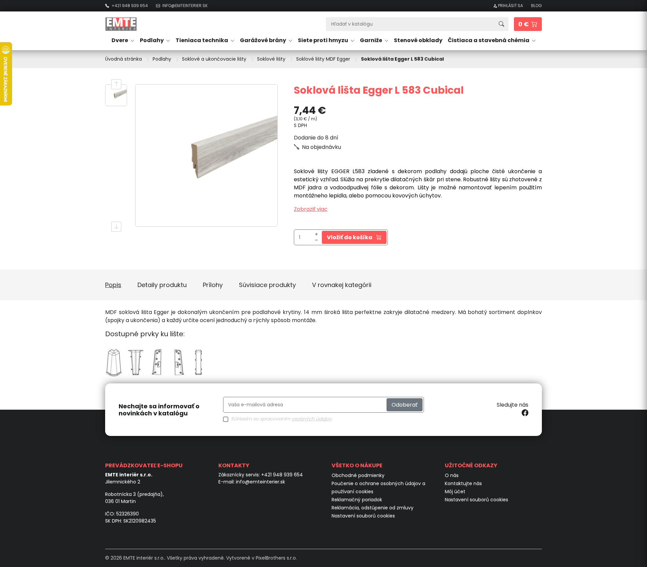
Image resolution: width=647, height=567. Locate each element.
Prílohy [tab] (213, 285)
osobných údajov (311, 418)
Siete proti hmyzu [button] (323, 40)
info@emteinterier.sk (260, 481)
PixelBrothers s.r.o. (276, 558)
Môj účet (455, 491)
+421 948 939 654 (282, 474)
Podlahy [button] (152, 40)
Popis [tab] (113, 285)
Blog (536, 5)
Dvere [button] (120, 40)
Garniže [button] (371, 40)
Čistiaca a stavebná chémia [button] (489, 40)
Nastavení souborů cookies (363, 515)
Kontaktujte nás (463, 483)
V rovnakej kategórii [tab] (341, 285)
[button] (528, 24)
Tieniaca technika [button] (202, 40)
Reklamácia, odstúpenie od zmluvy (372, 507)
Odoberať (405, 405)
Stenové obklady (418, 40)
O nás (452, 475)
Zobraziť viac (311, 209)
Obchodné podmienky (358, 475)
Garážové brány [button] (263, 40)
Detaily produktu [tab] (162, 285)
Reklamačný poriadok (357, 499)
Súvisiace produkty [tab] (267, 285)
